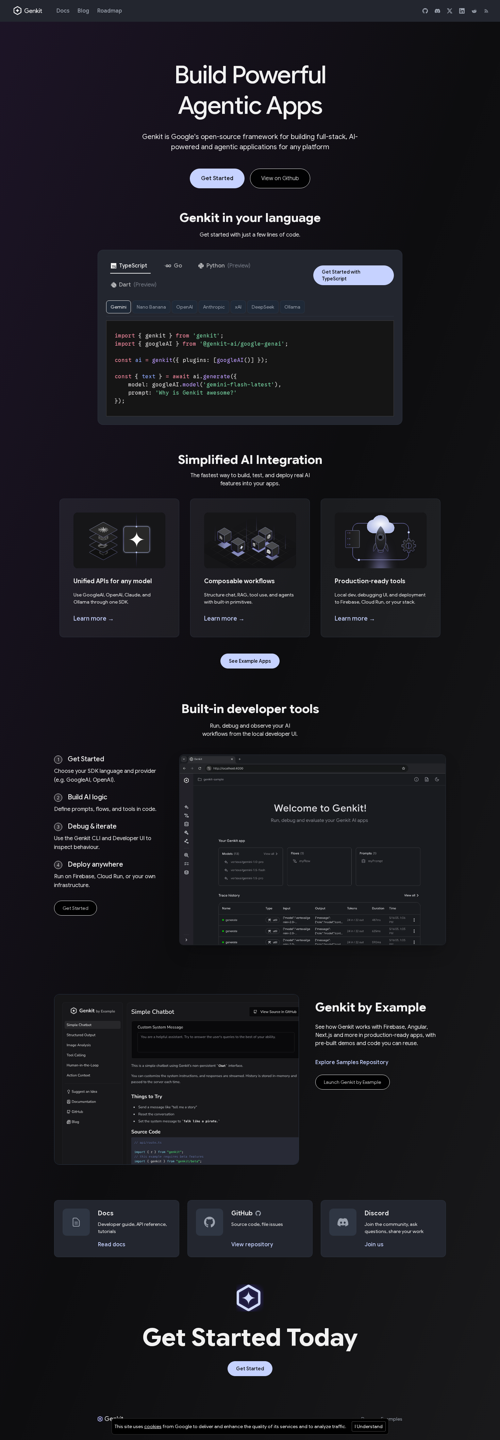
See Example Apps (250, 661)
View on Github (280, 178)
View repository (252, 1244)
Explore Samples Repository (351, 1062)
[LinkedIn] (461, 10)
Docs (62, 10)
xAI (238, 307)
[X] (449, 10)
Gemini (119, 307)
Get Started (217, 178)
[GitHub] (425, 10)
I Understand (369, 1426)
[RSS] (486, 10)
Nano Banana (151, 307)
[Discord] (437, 10)
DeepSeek (263, 307)
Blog (83, 10)
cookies (153, 1426)
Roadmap (109, 10)
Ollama (292, 307)
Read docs (111, 1244)
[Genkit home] (28, 11)
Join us (374, 1244)
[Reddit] (474, 10)
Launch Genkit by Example (352, 1082)
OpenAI (184, 307)
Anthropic (214, 307)
